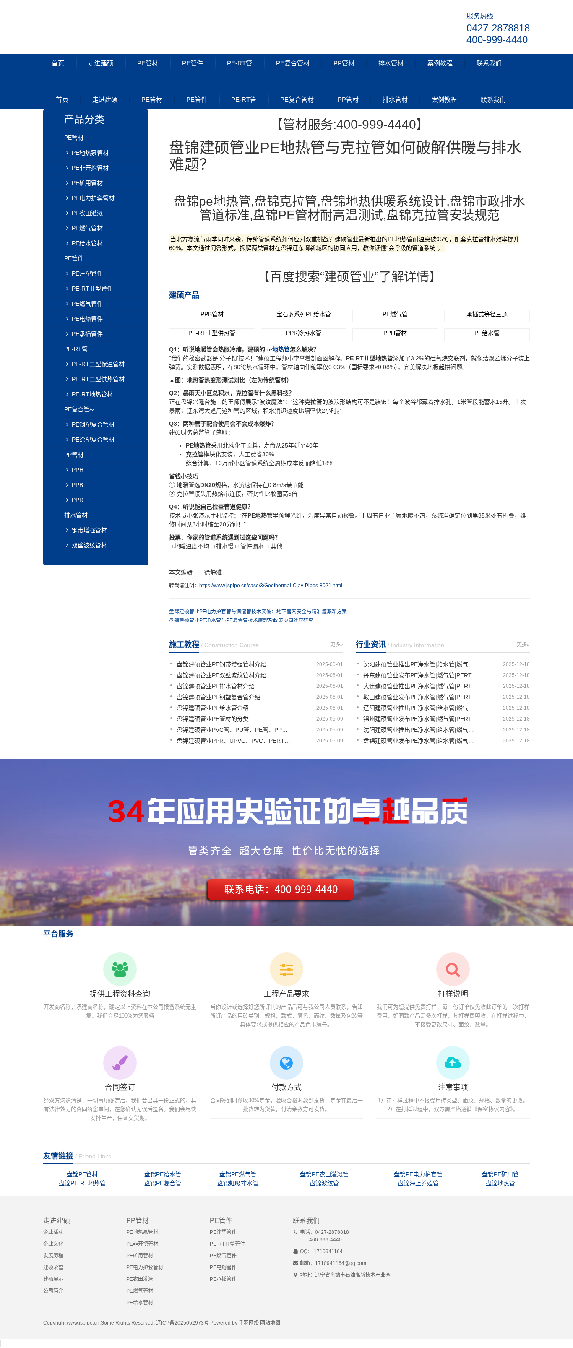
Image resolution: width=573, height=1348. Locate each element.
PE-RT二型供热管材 (98, 379)
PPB (77, 484)
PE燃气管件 (87, 303)
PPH (77, 469)
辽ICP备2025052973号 (182, 1323)
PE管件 (192, 63)
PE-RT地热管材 (92, 394)
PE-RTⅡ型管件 (92, 288)
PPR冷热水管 (303, 333)
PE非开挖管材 (90, 167)
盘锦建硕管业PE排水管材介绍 (216, 686)
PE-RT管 (239, 63)
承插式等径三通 (487, 314)
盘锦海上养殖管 (418, 1183)
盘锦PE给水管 (162, 1174)
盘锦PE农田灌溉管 (324, 1174)
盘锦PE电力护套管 (418, 1174)
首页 (58, 63)
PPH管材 (395, 333)
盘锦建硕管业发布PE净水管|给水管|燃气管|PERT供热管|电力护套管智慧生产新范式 (421, 740)
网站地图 (270, 1323)
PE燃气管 (395, 314)
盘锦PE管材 (82, 1174)
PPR (77, 500)
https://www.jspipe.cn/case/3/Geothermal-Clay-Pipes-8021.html (270, 585)
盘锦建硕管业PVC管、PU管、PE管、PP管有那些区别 (235, 729)
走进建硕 (100, 63)
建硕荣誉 (53, 1267)
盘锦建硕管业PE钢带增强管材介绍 (221, 664)
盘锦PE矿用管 (500, 1174)
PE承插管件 (87, 333)
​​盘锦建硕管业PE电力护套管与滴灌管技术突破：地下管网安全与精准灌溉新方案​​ (258, 611)
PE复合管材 (293, 63)
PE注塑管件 (87, 273)
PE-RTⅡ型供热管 (211, 333)
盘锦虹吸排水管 (237, 1183)
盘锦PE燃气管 (237, 1174)
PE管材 (147, 63)
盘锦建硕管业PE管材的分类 (213, 719)
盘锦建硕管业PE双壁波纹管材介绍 (221, 675)
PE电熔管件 (87, 318)
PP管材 (343, 63)
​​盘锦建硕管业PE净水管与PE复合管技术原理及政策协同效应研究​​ (241, 620)
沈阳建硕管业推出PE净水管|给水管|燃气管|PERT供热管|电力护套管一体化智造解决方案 (421, 664)
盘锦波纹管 (324, 1183)
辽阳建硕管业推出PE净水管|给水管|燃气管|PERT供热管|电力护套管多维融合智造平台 (421, 708)
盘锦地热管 (500, 1183)
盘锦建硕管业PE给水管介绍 (213, 708)
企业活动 (53, 1232)
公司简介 (53, 1291)
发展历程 (53, 1256)
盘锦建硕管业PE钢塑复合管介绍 (218, 697)
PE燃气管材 (87, 228)
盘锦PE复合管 (162, 1183)
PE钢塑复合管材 (93, 424)
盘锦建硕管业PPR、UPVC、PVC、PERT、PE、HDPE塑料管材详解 (235, 740)
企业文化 (53, 1244)
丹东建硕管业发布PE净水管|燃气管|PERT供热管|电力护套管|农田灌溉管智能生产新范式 (421, 675)
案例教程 (440, 63)
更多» (336, 645)
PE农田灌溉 (87, 213)
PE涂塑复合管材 (93, 439)
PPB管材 (212, 314)
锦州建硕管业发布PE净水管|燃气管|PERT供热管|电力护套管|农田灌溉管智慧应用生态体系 (421, 719)
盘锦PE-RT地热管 (82, 1183)
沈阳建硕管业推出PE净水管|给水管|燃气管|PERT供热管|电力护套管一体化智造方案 (421, 729)
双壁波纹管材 (89, 545)
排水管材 (391, 63)
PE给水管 (487, 333)
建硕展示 (53, 1279)
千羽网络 (249, 1323)
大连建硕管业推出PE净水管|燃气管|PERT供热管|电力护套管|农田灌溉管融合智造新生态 (421, 686)
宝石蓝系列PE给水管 (303, 314)
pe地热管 (277, 349)
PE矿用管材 (87, 183)
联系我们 (489, 63)
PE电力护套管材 (93, 198)
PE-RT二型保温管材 (98, 364)
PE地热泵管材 (90, 152)
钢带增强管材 (89, 530)
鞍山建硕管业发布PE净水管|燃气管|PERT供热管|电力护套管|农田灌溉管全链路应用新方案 (421, 697)
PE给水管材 (87, 243)
